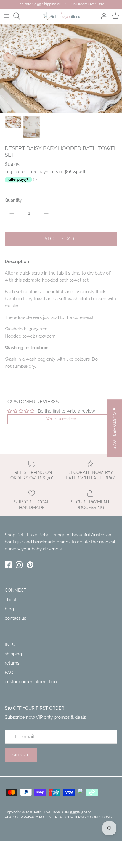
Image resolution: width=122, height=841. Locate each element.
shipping (13, 654)
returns (12, 663)
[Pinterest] (30, 564)
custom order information (31, 681)
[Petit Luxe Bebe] (61, 16)
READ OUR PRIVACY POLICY (28, 817)
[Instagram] (19, 564)
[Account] (102, 16)
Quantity (13, 200)
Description (17, 261)
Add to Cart (61, 238)
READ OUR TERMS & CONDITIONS (83, 817)
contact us (15, 618)
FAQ (9, 672)
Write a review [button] (61, 419)
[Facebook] (8, 564)
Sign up (21, 755)
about (11, 599)
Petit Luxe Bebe (47, 812)
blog (9, 609)
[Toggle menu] (6, 16)
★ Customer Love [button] (114, 428)
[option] (61, 68)
